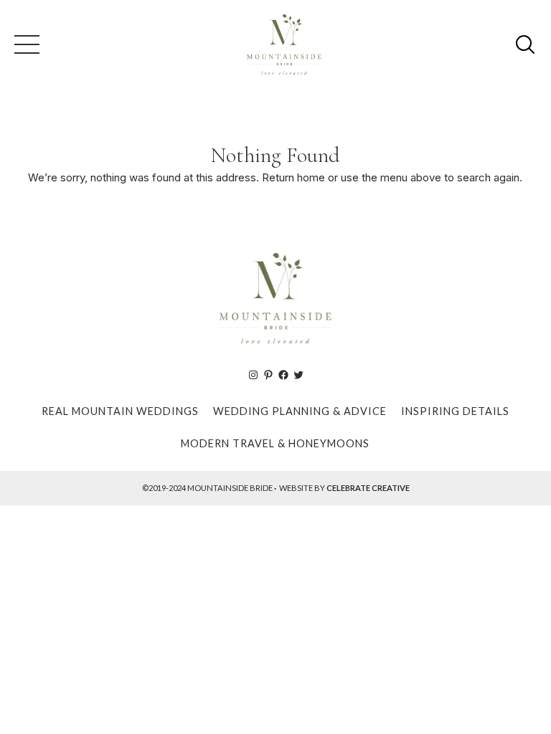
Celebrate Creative (368, 487)
